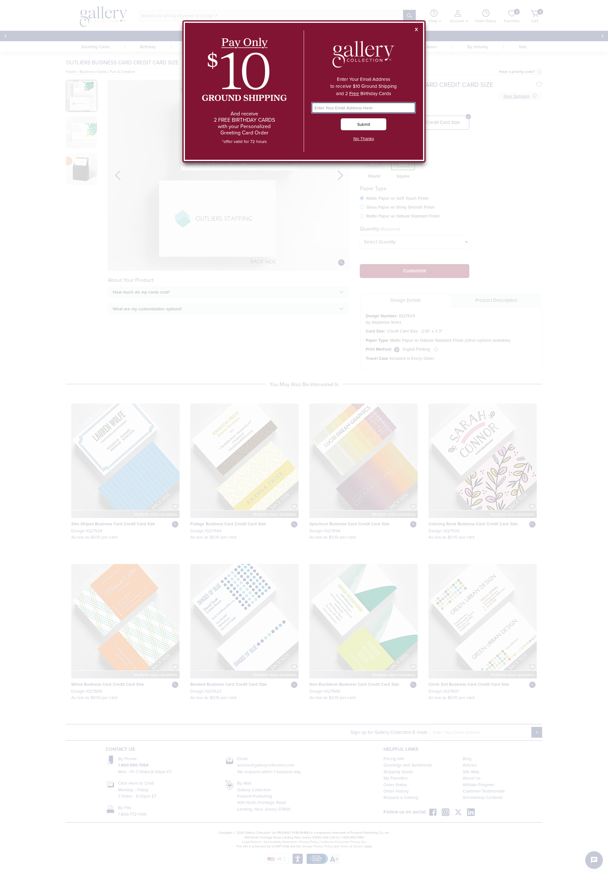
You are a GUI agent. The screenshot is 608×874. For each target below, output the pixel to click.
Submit (363, 124)
